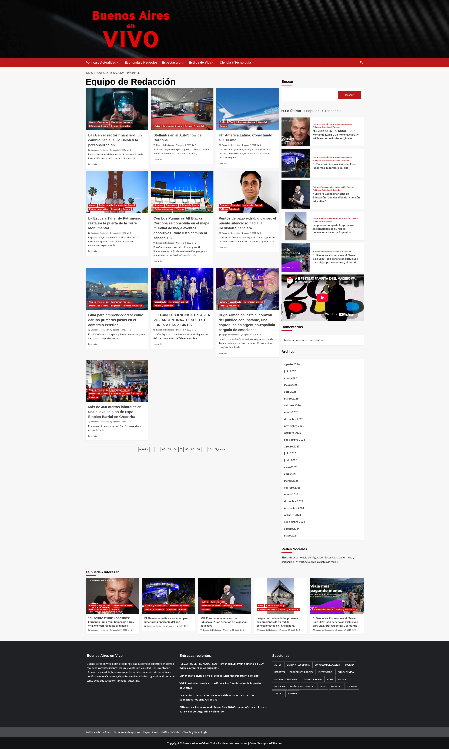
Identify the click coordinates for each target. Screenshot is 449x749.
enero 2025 (291, 494)
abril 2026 (290, 391)
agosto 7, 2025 (119, 330)
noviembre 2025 (294, 425)
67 (192, 449)
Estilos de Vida (200, 62)
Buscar (287, 81)
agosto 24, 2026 (176, 626)
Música (342, 679)
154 (210, 449)
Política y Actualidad (101, 62)
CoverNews (256, 743)
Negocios (115, 306)
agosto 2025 (292, 446)
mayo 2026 (290, 384)
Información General (98, 126)
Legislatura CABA (312, 679)
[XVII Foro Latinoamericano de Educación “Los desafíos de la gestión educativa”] (296, 194)
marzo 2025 (291, 480)
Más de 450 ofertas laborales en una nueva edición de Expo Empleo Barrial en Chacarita (114, 412)
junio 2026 (290, 378)
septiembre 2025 (294, 439)
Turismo (223, 126)
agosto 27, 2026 (120, 630)
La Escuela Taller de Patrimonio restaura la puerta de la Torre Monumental (114, 223)
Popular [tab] (312, 111)
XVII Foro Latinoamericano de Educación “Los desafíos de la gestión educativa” (336, 197)
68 (198, 449)
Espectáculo (171, 62)
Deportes (159, 205)
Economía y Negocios (141, 62)
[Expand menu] (118, 62)
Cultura (92, 205)
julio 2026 (290, 371)
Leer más (92, 164)
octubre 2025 (292, 432)
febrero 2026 (292, 405)
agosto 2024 (292, 528)
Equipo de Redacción (100, 150)
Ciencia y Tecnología (235, 62)
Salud (323, 686)
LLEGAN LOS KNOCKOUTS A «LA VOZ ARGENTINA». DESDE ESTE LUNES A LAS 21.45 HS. (181, 320)
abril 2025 (290, 473)
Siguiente (220, 449)
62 (163, 449)
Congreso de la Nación (327, 665)
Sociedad (262, 122)
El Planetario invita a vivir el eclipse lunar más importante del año (219, 675)
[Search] (361, 62)
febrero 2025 (292, 487)
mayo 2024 (290, 535)
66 (186, 449)
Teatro (278, 693)
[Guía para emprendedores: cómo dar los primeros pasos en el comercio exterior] (117, 289)
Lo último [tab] (292, 111)
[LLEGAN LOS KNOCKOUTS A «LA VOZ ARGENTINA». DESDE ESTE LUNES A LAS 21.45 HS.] (182, 289)
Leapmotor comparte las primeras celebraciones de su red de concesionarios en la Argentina (333, 229)
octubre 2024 (292, 514)
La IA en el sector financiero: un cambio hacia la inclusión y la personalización (115, 140)
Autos (157, 126)
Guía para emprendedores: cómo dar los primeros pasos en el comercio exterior (115, 320)
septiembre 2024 (294, 521)
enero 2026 (291, 412)
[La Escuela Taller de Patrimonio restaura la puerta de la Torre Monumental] (117, 192)
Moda (330, 679)
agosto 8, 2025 (119, 150)
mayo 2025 (290, 467)
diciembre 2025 (293, 419)
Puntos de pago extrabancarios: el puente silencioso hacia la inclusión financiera (247, 223)
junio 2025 (290, 460)
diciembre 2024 (293, 501)
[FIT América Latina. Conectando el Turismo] (247, 109)
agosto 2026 (292, 364)
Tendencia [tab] (332, 111)
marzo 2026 (291, 398)
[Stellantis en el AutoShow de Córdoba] (182, 109)
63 (169, 449)
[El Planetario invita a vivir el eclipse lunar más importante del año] (296, 162)
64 (175, 449)
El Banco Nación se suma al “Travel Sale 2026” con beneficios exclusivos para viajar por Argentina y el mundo (335, 259)
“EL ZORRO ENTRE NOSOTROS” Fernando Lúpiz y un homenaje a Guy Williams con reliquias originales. (335, 134)
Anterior (143, 449)
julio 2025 (290, 453)
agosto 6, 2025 (119, 422)
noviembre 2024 (294, 508)
